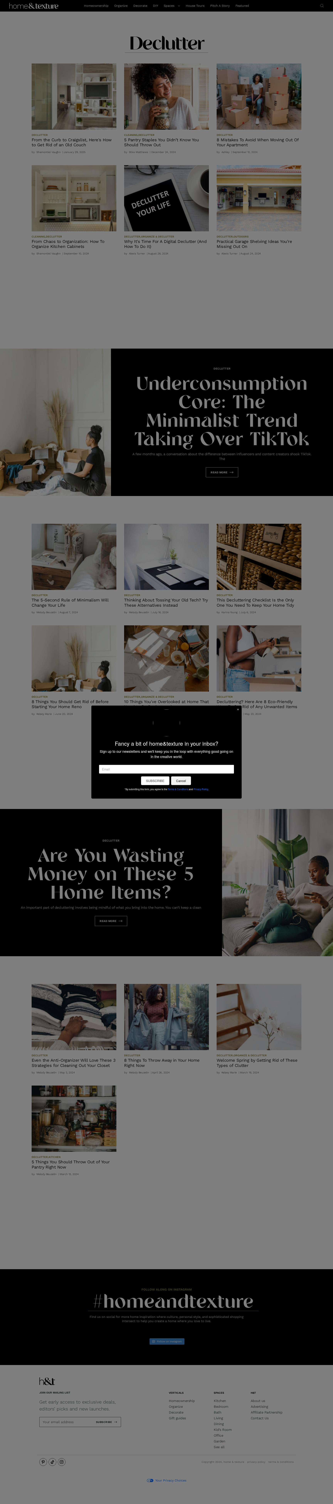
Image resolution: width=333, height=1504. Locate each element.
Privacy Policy (200, 788)
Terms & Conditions (178, 788)
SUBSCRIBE (155, 780)
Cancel (181, 780)
